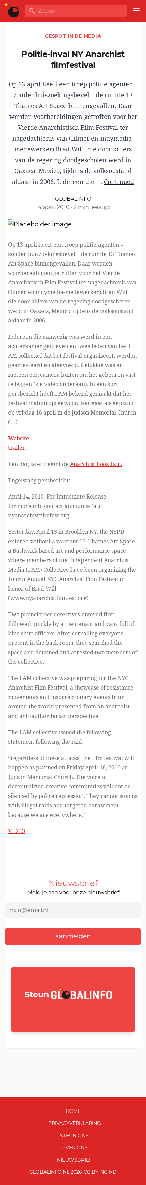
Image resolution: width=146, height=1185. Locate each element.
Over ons (74, 1148)
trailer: (17, 447)
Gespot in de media (73, 36)
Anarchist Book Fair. (96, 464)
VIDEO (16, 831)
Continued (119, 181)
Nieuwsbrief (74, 1160)
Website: (19, 438)
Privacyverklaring (74, 1123)
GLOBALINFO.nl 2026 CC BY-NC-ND (73, 1172)
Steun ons (74, 1136)
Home (73, 1111)
